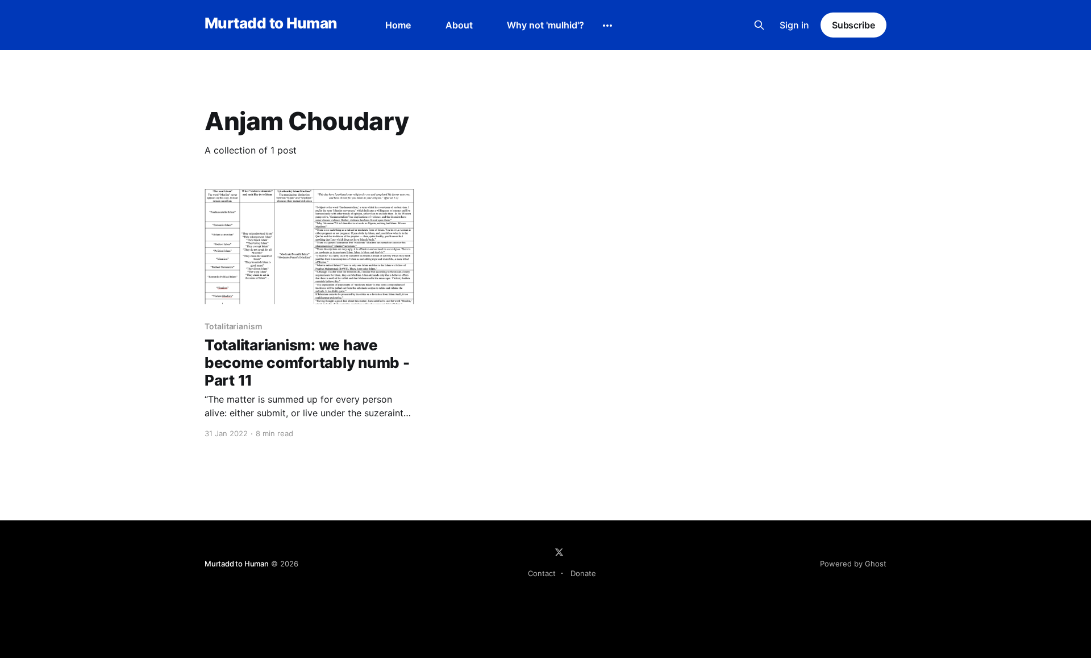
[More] (607, 25)
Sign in (794, 25)
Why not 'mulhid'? (545, 25)
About (459, 25)
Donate (583, 573)
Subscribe (853, 25)
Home (398, 25)
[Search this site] (759, 25)
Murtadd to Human (271, 24)
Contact (542, 573)
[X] (559, 552)
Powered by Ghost (853, 563)
